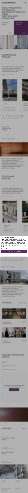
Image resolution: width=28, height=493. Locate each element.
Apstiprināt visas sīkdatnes (14, 251)
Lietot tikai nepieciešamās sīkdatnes (14, 255)
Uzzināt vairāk (4, 248)
